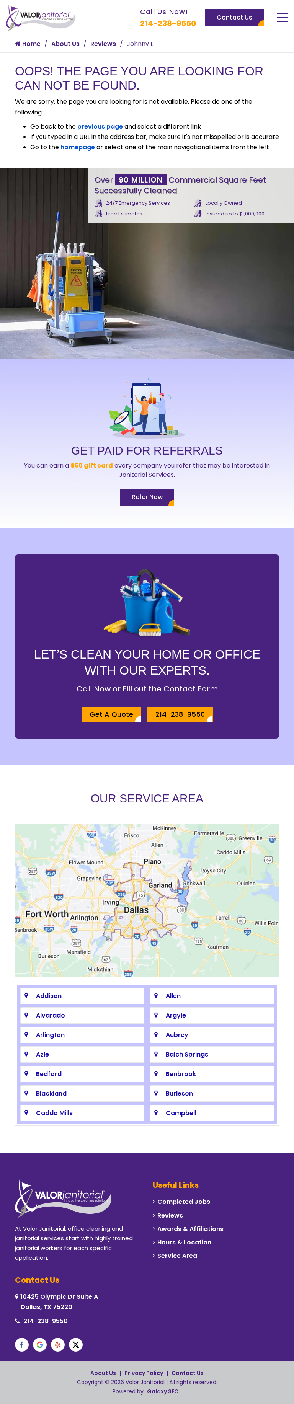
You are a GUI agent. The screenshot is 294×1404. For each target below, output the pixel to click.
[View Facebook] (22, 1345)
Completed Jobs (183, 1201)
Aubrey (177, 1035)
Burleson (179, 1093)
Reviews (103, 43)
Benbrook (181, 1074)
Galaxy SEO (163, 1391)
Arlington (50, 1035)
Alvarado (50, 1015)
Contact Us (234, 17)
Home (31, 43)
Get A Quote (111, 714)
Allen (173, 995)
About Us (65, 43)
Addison (49, 995)
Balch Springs (187, 1054)
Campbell (181, 1113)
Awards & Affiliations (190, 1229)
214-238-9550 (168, 23)
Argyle (176, 1015)
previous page (100, 126)
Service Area (177, 1255)
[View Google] (40, 1345)
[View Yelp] (58, 1345)
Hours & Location (184, 1242)
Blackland (51, 1093)
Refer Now (147, 496)
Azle (42, 1054)
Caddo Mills (54, 1113)
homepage (77, 147)
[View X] (76, 1345)
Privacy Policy (143, 1373)
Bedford (49, 1074)
